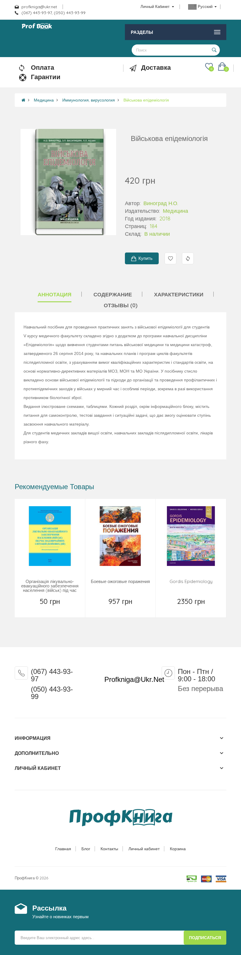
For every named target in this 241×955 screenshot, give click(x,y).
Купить (145, 258)
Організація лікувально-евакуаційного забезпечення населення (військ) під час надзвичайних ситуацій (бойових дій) (49, 590)
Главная (63, 848)
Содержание (112, 294)
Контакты (109, 848)
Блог (85, 848)
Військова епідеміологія (146, 100)
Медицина (44, 100)
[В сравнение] (63, 609)
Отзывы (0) (121, 305)
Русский (205, 6)
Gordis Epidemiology (191, 581)
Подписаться (205, 937)
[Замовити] (121, 609)
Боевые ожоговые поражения (120, 581)
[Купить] (50, 609)
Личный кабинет (144, 848)
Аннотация (54, 294)
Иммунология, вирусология (88, 100)
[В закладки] (37, 609)
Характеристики (178, 294)
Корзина (178, 848)
